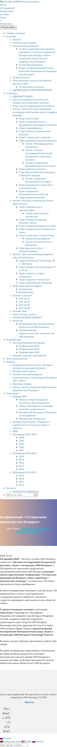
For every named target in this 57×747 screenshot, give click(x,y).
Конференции (13, 339)
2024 (21, 440)
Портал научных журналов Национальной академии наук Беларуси (34, 388)
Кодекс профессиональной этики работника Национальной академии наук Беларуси (38, 71)
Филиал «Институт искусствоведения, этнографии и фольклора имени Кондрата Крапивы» (35, 112)
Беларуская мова (12, 741)
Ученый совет (20, 311)
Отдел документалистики (32, 197)
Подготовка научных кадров (27, 285)
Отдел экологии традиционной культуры (35, 132)
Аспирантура (25, 289)
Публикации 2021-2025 (25, 434)
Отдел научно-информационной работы (34, 105)
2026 (15, 431)
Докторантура (26, 292)
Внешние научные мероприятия (29, 355)
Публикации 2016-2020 (25, 453)
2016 (21, 469)
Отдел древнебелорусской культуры (38, 140)
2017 (21, 465)
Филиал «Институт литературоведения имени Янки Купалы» (33, 256)
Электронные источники (31, 86)
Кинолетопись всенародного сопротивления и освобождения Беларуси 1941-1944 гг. (35, 377)
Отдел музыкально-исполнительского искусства (33, 192)
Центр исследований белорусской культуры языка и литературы (7, 14)
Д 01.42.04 (24, 308)
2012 (21, 484)
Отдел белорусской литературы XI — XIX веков (37, 262)
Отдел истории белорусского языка (37, 225)
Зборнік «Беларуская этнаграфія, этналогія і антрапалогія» (36, 407)
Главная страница (15, 33)
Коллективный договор (31, 64)
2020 (21, 456)
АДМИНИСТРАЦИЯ (23, 96)
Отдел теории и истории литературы (31, 275)
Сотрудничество (21, 77)
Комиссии (18, 320)
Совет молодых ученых (25, 314)
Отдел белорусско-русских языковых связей (33, 221)
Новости (17, 39)
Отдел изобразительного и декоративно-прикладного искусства (38, 123)
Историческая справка (24, 42)
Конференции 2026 (29, 345)
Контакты (11, 488)
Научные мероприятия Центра (29, 342)
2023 (21, 443)
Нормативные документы (26, 45)
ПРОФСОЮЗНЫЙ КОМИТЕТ (27, 317)
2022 (21, 447)
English (28, 741)
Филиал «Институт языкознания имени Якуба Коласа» (33, 202)
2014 (21, 478)
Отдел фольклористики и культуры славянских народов (37, 173)
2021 (21, 450)
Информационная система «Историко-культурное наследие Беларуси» (33, 366)
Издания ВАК (19, 396)
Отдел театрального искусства (35, 137)
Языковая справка (22, 383)
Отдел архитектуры (29, 118)
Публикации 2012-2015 (25, 472)
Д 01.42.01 (24, 298)
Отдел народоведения (30, 127)
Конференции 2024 (29, 352)
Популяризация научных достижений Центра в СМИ (32, 82)
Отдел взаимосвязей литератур (35, 282)
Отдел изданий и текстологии (34, 279)
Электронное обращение (26, 491)
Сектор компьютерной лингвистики (36, 215)
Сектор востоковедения (37, 238)
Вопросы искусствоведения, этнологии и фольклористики (34, 401)
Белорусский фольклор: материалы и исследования (37, 414)
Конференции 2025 (29, 349)
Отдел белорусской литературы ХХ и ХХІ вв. (37, 268)
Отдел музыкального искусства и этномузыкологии (36, 186)
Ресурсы (10, 361)
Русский (7, 738)
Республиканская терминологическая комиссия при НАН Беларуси (36, 333)
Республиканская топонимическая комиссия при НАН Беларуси (36, 325)
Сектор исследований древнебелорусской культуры (40, 164)
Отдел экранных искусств (32, 168)
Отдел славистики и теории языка (36, 235)
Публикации (12, 393)
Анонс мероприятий (16, 358)
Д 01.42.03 (24, 304)
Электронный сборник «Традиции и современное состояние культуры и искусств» (31, 425)
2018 (21, 462)
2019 (21, 459)
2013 (21, 481)
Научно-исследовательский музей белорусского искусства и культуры (31, 101)
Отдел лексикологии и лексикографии (30, 208)
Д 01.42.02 (24, 301)
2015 (21, 475)
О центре (11, 36)
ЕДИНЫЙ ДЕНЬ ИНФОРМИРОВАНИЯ (32, 89)
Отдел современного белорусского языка (37, 230)
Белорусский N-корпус (24, 371)
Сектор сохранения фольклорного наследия (38, 180)
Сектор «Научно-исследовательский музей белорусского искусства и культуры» (38, 154)
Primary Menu (8, 27)
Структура (11, 93)
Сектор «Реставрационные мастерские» (39, 145)
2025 (21, 437)
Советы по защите (22, 295)
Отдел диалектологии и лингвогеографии (31, 249)
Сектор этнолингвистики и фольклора (38, 243)
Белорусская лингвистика (32, 418)
